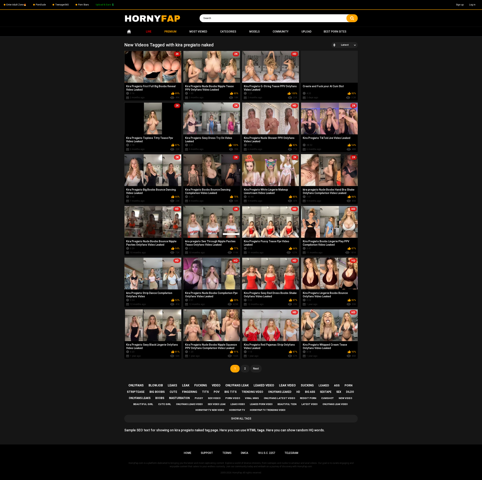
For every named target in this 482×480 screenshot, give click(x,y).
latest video (309, 404)
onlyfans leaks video (189, 404)
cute (173, 392)
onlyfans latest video (279, 398)
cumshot (327, 398)
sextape (325, 391)
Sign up (460, 4)
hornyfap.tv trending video (267, 410)
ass (337, 385)
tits (205, 392)
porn (348, 385)
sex (338, 391)
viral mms (252, 398)
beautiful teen (287, 404)
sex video (214, 398)
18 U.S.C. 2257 (266, 452)
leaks (172, 385)
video (216, 385)
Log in (472, 4)
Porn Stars (83, 4)
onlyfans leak (237, 385)
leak (185, 385)
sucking (307, 385)
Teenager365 (62, 4)
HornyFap (237, 472)
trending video (252, 391)
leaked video (264, 385)
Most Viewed (198, 31)
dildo (350, 391)
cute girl (164, 404)
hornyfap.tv (237, 410)
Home (129, 31)
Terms (226, 452)
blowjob (156, 385)
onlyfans (136, 385)
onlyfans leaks (139, 398)
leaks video (237, 404)
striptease (136, 392)
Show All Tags (241, 418)
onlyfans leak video (335, 404)
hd (298, 391)
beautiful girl (143, 404)
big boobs (157, 392)
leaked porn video (261, 404)
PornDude (41, 4)
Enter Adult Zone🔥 (16, 4)
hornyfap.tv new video (209, 410)
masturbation (179, 398)
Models (254, 31)
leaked (324, 385)
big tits (230, 392)
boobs (159, 398)
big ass (310, 391)
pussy (199, 398)
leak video (287, 385)
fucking (200, 385)
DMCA (244, 452)
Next (256, 368)
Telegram (291, 452)
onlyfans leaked (279, 391)
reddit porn (308, 398)
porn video (232, 398)
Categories (228, 31)
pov (217, 392)
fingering (189, 392)
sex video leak (217, 404)
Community (280, 31)
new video (345, 398)
